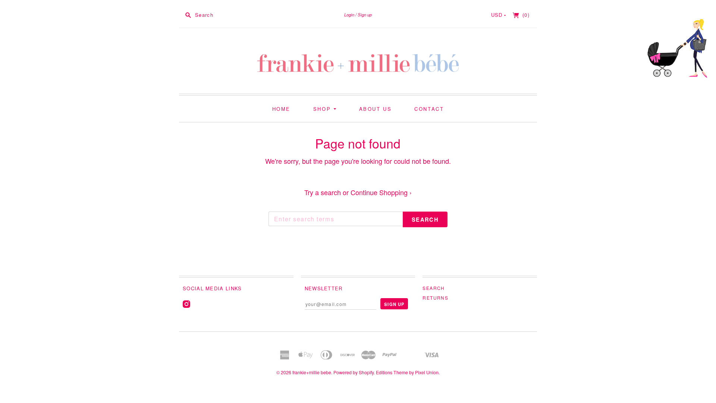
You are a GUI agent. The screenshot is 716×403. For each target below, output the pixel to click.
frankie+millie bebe (311, 372)
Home (281, 108)
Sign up (365, 15)
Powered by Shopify (353, 372)
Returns (435, 297)
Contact (429, 108)
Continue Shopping (381, 192)
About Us (375, 108)
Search (434, 288)
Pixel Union (427, 372)
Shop (323, 108)
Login (349, 15)
